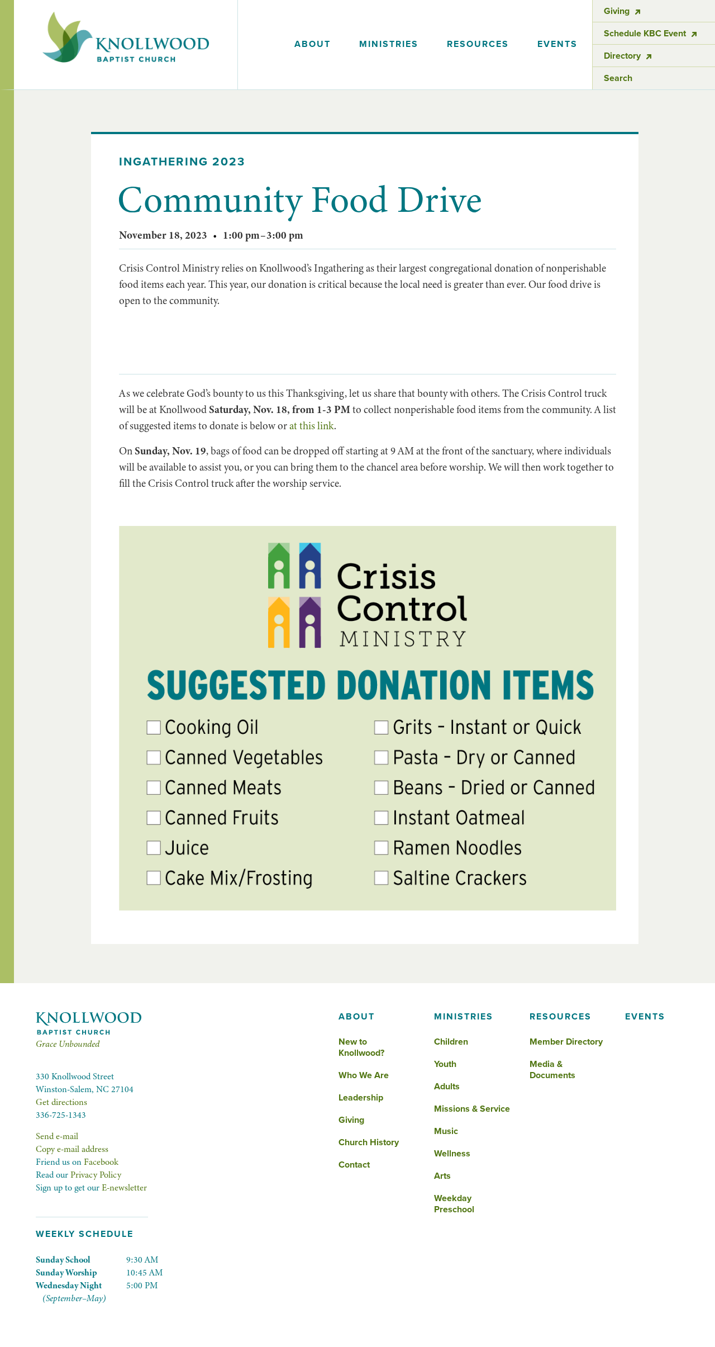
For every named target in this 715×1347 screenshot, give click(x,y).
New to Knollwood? (361, 1047)
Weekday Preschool (454, 1204)
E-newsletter (124, 1188)
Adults (447, 1086)
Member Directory (566, 1041)
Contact (354, 1164)
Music (446, 1131)
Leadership (361, 1097)
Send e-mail (57, 1136)
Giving (351, 1120)
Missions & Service (472, 1108)
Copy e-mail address (72, 1149)
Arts (442, 1176)
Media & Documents (552, 1070)
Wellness (452, 1153)
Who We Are (364, 1075)
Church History (369, 1142)
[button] (312, 44)
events (557, 44)
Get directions (61, 1102)
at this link (311, 426)
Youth (445, 1064)
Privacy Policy (95, 1175)
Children (451, 1041)
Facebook (101, 1162)
